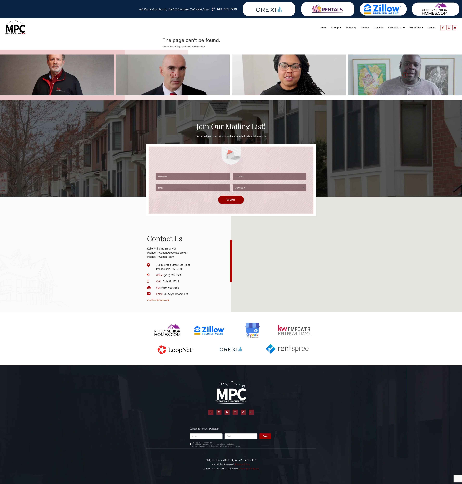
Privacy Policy (242, 464)
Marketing (351, 27)
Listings (335, 27)
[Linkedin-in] (454, 27)
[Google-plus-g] (251, 412)
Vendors (365, 27)
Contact (432, 27)
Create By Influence (248, 468)
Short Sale (378, 27)
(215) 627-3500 (169, 275)
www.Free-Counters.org (158, 300)
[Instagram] (448, 27)
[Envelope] (235, 412)
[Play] (57, 74)
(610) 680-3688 (167, 287)
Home (324, 27)
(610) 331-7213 (167, 281)
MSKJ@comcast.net (172, 293)
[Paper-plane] (243, 412)
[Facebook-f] (442, 27)
